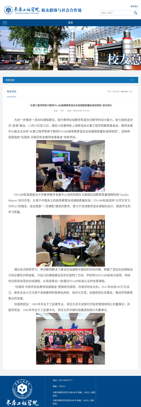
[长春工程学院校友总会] (42, 5)
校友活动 (124, 92)
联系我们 (134, 6)
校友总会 (116, 92)
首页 (109, 92)
